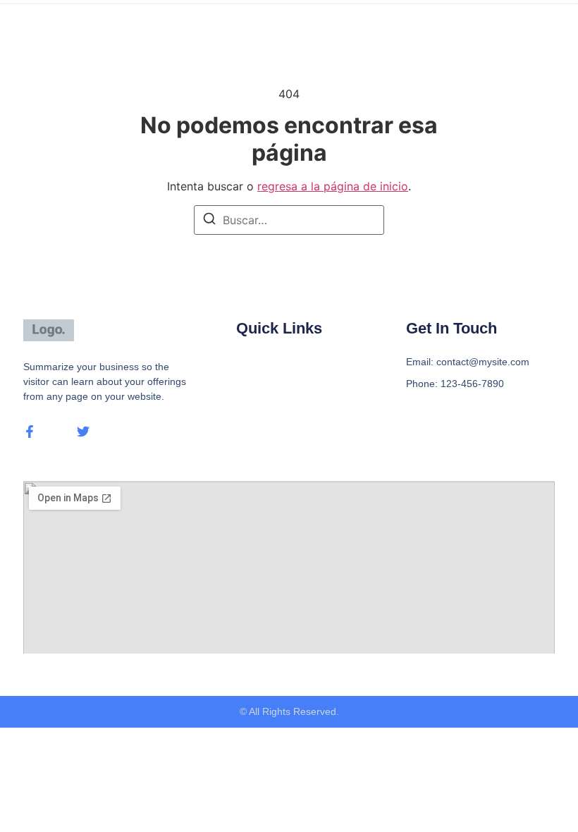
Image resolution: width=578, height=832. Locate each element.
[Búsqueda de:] (289, 220)
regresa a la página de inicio (332, 186)
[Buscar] (209, 220)
